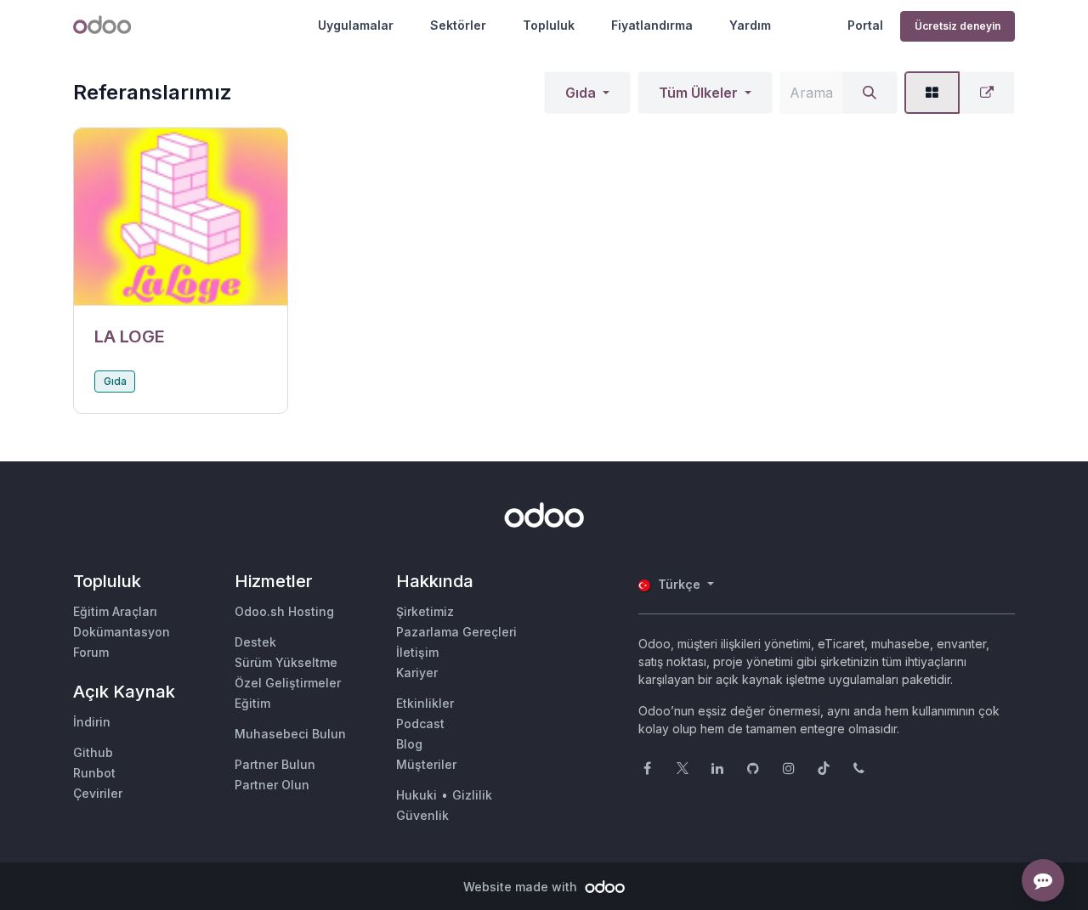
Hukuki (416, 795)
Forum (91, 652)
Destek (255, 642)
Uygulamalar (356, 25)
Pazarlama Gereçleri (456, 632)
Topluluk (549, 25)
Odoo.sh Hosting (284, 611)
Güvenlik (422, 815)
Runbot (94, 773)
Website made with (522, 886)
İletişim (417, 652)
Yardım (750, 25)
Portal (865, 25)
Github (93, 752)
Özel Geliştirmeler (288, 682)
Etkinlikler (425, 703)
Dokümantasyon (121, 632)
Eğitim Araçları (115, 611)
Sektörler (458, 25)
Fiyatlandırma (652, 25)
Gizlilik (472, 795)
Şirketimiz (425, 611)
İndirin (91, 722)
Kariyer (417, 672)
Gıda (580, 92)
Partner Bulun (275, 764)
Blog (409, 744)
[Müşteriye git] (180, 217)
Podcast (420, 723)
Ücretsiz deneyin (957, 26)
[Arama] (870, 92)
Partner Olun (272, 784)
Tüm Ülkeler (698, 92)
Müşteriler (426, 764)
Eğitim (252, 703)
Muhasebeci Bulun (290, 733)
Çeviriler (97, 793)
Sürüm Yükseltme (286, 662)
